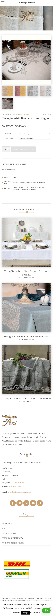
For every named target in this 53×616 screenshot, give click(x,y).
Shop (4, 528)
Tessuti (19, 114)
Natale (12, 114)
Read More (35, 612)
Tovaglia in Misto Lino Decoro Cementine (26, 398)
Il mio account (9, 533)
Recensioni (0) (8, 169)
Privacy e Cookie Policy (13, 543)
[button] (46, 610)
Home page (7, 523)
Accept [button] (25, 613)
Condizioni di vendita (12, 538)
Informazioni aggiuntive (14, 164)
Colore (9, 138)
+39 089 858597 (17, 483)
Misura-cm (9, 134)
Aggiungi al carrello (23, 149)
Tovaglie (26, 114)
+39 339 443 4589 (17, 486)
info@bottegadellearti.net (19, 492)
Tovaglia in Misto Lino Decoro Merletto (26, 336)
